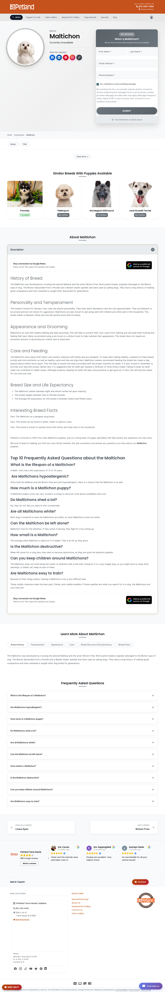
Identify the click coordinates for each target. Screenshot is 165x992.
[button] (153, 858)
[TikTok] (26, 969)
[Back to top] (152, 882)
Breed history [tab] (17, 644)
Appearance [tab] (57, 644)
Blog (115, 17)
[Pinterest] (41, 969)
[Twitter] (36, 969)
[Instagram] (20, 969)
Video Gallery (51, 17)
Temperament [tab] (37, 644)
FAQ (25, 144)
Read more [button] (56, 869)
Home (9, 135)
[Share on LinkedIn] (59, 57)
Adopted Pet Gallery (71, 17)
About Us (76, 903)
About (13, 144)
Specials (104, 17)
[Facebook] (15, 969)
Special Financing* (80, 899)
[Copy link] (79, 57)
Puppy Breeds (90, 17)
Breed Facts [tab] (124, 644)
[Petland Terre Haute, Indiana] (22, 6)
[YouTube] (31, 969)
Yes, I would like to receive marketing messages (117, 84)
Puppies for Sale (33, 17)
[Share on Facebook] (52, 57)
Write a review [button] (29, 863)
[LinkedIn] (45, 969)
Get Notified (63, 215)
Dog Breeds (19, 135)
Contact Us (77, 910)
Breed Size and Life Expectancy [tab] (96, 644)
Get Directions (22, 919)
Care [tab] (72, 644)
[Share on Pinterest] (66, 57)
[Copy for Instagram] (72, 57)
